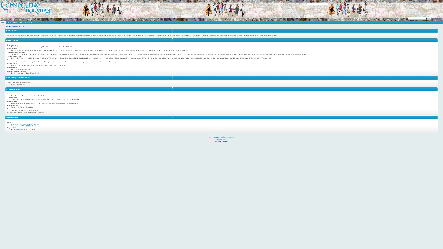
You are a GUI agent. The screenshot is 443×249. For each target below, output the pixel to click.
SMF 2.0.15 (14, 124)
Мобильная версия (221, 139)
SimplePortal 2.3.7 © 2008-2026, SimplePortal (25, 126)
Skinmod (225, 141)
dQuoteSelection (16, 129)
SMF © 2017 (23, 124)
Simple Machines (33, 124)
